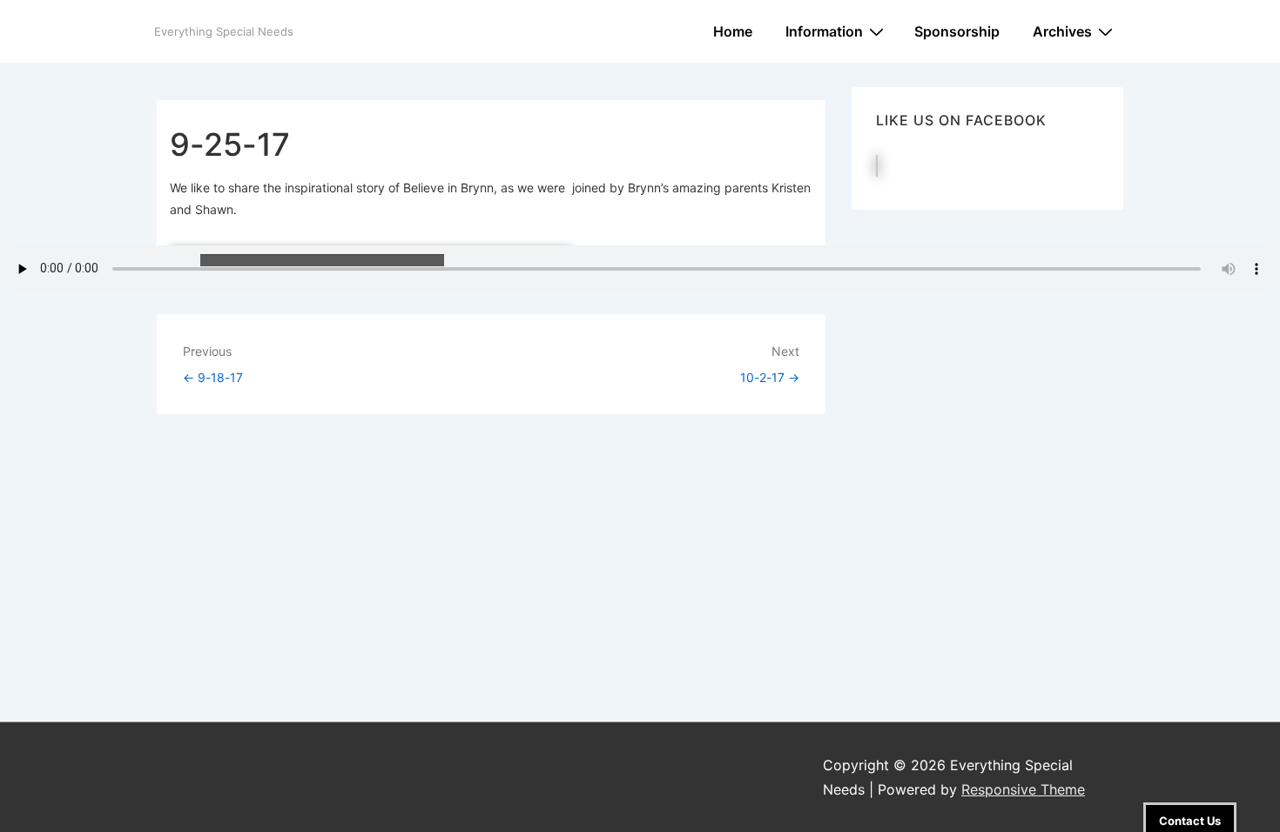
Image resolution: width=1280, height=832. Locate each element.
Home (732, 31)
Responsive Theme (1023, 789)
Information (824, 31)
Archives (1062, 31)
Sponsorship (957, 31)
